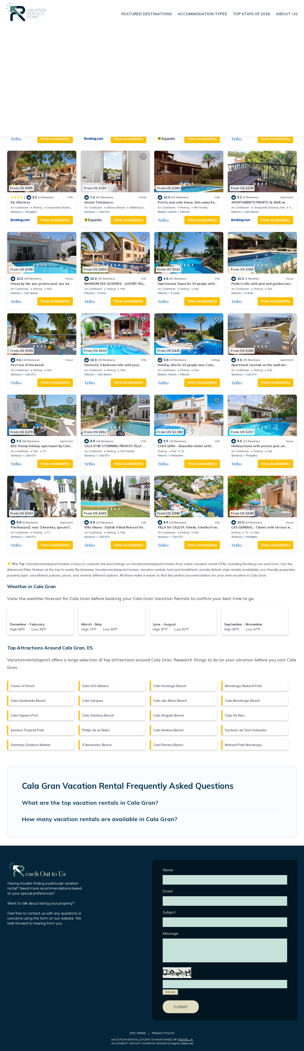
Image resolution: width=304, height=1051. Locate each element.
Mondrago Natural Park (243, 686)
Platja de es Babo (96, 730)
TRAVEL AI (185, 1039)
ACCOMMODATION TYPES (202, 13)
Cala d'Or (104, 211)
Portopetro (31, 211)
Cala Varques (92, 700)
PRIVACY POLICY (163, 1033)
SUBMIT (180, 1006)
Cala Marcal (251, 211)
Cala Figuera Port (24, 715)
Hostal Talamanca (98, 202)
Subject (169, 912)
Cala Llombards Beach (28, 700)
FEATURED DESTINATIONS (146, 13)
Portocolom (177, 455)
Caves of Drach (23, 686)
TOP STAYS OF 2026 (251, 13)
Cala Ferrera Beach (168, 745)
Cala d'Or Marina (95, 686)
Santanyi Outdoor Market (30, 745)
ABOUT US (287, 13)
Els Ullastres (20, 202)
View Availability (55, 138)
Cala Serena (31, 293)
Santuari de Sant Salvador (246, 730)
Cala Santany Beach (98, 715)
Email (167, 891)
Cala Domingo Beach (169, 686)
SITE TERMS (138, 1033)
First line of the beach (27, 365)
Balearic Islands (167, 211)
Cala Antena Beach (168, 730)
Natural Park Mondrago (243, 745)
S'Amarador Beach (97, 745)
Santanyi (16, 211)
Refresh (170, 992)
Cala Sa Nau (235, 715)
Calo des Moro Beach (170, 700)
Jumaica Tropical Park (27, 730)
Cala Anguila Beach (168, 715)
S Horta (101, 293)
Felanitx (185, 211)
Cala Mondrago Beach (242, 700)
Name (168, 869)
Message (170, 933)
